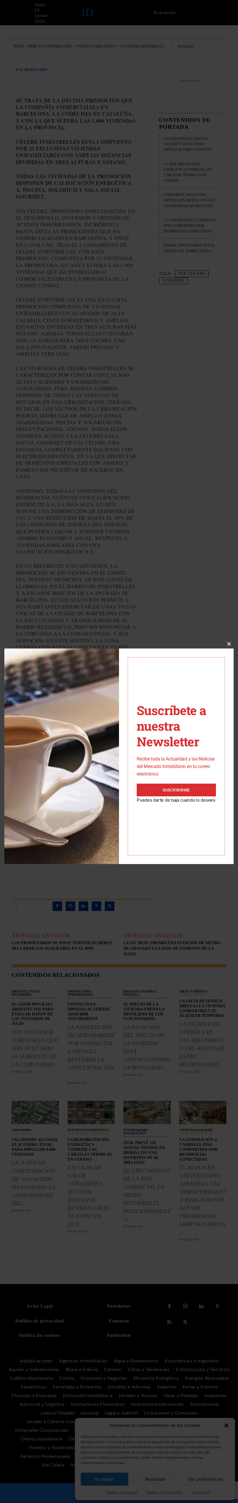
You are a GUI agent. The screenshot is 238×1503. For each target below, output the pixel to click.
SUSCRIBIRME (176, 790)
